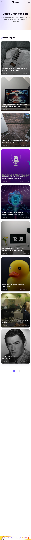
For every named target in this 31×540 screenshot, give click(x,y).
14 (7, 371)
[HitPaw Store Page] (2, 2)
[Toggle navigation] (29, 2)
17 (12, 371)
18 (14, 371)
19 (16, 371)
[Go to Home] (15, 2)
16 (10, 371)
